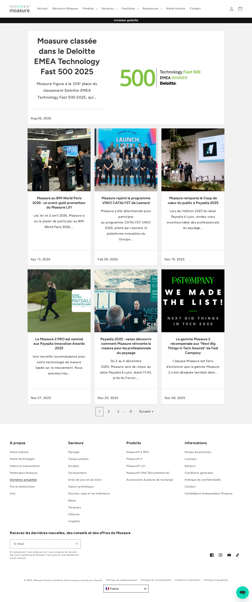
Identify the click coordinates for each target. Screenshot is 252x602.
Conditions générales (199, 473)
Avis (13, 493)
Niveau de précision (198, 452)
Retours (190, 466)
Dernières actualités (23, 479)
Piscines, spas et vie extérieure (89, 493)
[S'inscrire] (76, 543)
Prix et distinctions (22, 487)
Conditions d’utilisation (187, 580)
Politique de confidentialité (203, 479)
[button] (89, 9)
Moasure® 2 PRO (137, 452)
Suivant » (146, 411)
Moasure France (42, 580)
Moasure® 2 (134, 459)
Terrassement (77, 473)
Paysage (73, 452)
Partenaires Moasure (23, 473)
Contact (190, 487)
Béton (72, 500)
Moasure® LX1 (135, 466)
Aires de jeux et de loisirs (85, 479)
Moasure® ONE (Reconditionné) (148, 473)
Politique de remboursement (121, 580)
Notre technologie (22, 459)
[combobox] (126, 589)
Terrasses (74, 507)
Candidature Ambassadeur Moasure (209, 493)
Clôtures (74, 514)
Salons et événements (25, 466)
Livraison (190, 459)
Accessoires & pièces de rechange (149, 479)
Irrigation (74, 521)
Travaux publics (78, 459)
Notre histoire (19, 452)
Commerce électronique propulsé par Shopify (77, 580)
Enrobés (73, 466)
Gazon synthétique (81, 487)
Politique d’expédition (216, 580)
